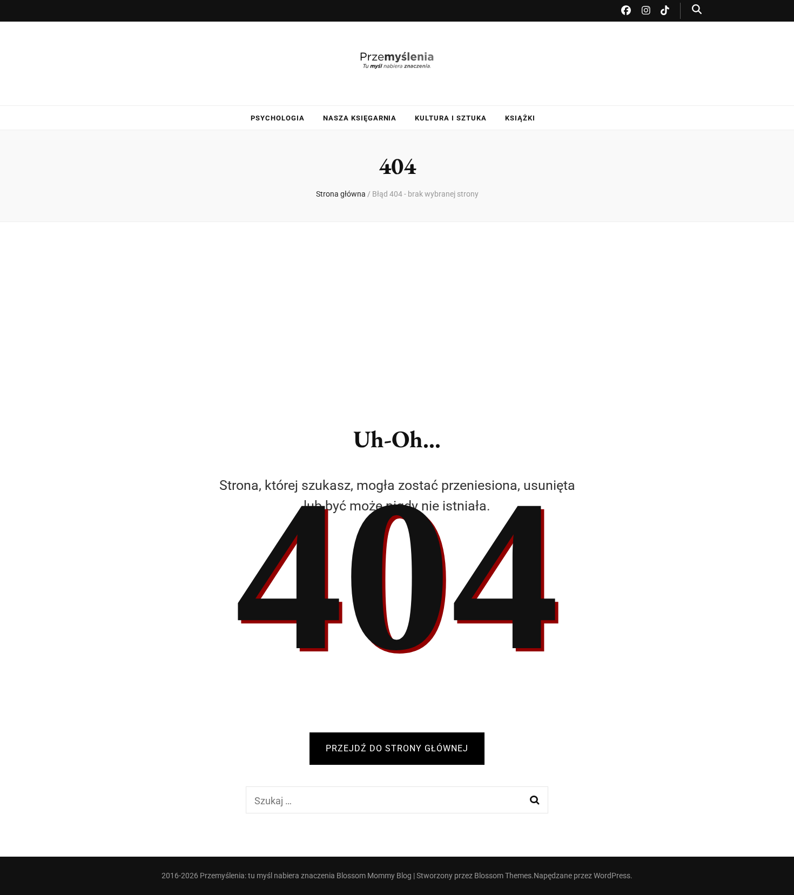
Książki (520, 118)
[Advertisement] (397, 315)
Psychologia (278, 118)
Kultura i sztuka (451, 118)
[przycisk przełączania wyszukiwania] (697, 9)
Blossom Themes (502, 875)
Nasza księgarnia (360, 118)
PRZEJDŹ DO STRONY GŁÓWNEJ (397, 748)
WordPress (612, 875)
